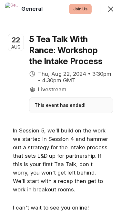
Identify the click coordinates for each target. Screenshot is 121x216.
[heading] (32, 9)
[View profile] (11, 9)
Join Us (80, 8)
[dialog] (60, 108)
